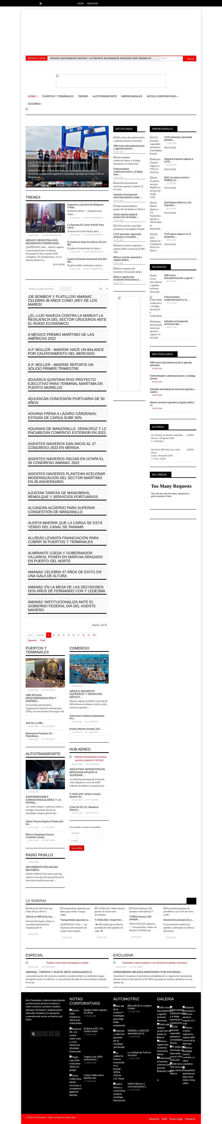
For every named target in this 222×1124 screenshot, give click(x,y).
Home (32, 96)
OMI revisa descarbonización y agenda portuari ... (129, 147)
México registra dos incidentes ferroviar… (43, 242)
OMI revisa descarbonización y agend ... (179, 276)
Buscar (190, 58)
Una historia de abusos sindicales (167, 435)
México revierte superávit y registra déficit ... (127, 258)
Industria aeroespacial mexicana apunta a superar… (87, 772)
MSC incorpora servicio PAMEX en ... (176, 179)
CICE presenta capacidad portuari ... (178, 138)
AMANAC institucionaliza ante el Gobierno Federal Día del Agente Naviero (62, 606)
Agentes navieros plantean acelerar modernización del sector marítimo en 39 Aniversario (66, 478)
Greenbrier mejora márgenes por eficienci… (148, 972)
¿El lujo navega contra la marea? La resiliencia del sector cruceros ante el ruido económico (67, 320)
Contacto (190, 1119)
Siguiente (32, 640)
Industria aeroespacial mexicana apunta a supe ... (127, 196)
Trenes (83, 96)
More (105, 184)
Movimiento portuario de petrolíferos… (39, 734)
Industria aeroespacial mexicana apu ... (176, 322)
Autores (34, 103)
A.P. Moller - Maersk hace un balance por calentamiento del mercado (66, 352)
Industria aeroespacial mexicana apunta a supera (172, 390)
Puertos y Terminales (58, 96)
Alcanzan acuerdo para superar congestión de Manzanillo (61, 510)
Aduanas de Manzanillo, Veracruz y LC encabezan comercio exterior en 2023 (67, 431)
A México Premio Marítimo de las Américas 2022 (61, 336)
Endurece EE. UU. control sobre (94, 1030)
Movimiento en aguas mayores (42, 868)
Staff (164, 1119)
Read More (170, 148)
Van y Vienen (160, 459)
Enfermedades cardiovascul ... (91, 921)
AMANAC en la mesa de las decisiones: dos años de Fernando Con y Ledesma (66, 589)
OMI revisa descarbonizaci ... (57, 916)
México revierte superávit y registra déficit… (85, 694)
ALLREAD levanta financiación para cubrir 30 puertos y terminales (63, 540)
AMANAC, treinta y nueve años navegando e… (60, 972)
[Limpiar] (69, 288)
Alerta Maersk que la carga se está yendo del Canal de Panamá (65, 525)
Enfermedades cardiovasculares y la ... (176, 298)
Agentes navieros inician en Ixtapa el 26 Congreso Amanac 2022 (66, 461)
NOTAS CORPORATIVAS (162, 96)
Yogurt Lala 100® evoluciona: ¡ (93, 1058)
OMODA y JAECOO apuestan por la (138, 1032)
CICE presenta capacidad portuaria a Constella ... (127, 235)
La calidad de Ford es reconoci (139, 1054)
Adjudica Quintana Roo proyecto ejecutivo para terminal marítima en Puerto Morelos (65, 384)
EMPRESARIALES (131, 96)
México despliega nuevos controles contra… (40, 836)
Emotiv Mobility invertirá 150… (85, 729)
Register (92, 3)
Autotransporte (105, 96)
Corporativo (159, 441)
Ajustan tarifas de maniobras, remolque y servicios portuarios (63, 495)
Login (80, 3)
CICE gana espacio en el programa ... (177, 235)
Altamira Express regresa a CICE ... (178, 160)
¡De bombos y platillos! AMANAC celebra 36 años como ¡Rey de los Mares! (62, 301)
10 (94, 635)
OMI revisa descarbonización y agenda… (41, 698)
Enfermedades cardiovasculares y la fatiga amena (172, 377)
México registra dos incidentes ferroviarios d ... (127, 278)
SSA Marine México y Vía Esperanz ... (177, 204)
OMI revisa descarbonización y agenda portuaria (171, 364)
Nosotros (154, 1119)
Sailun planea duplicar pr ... (160, 920)
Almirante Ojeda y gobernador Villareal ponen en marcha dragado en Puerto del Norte (65, 557)
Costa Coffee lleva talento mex (94, 1076)
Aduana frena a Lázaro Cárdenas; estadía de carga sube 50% (62, 416)
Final (42, 640)
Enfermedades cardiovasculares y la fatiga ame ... (128, 172)
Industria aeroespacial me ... (126, 920)
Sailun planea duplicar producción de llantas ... (126, 215)
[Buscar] (63, 288)
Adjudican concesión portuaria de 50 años (66, 401)
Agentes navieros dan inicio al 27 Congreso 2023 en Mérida (62, 446)
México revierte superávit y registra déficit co (172, 403)
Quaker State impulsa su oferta (95, 1011)
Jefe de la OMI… (35, 723)
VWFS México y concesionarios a (137, 1085)
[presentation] (190, 901)
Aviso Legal (176, 1119)
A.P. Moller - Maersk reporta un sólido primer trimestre (60, 367)
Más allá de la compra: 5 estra (140, 1007)
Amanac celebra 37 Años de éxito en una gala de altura (64, 574)
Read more (59, 264)
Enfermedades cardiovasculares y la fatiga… (43, 799)
